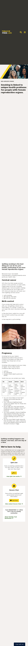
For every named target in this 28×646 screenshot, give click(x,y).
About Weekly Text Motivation (11, 517)
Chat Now (15, 500)
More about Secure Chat (13, 504)
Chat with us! (19, 644)
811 (15, 473)
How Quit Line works (13, 476)
